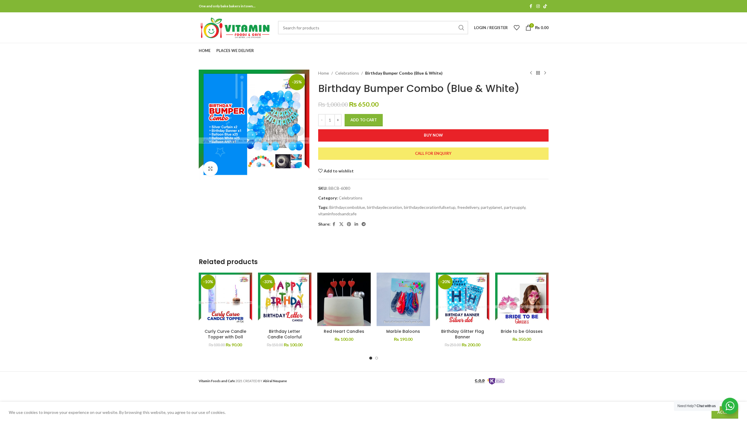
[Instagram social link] (538, 6)
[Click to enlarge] (210, 168)
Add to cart (363, 120)
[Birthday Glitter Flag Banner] (462, 299)
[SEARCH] (461, 27)
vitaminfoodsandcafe (337, 213)
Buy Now (433, 135)
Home (323, 72)
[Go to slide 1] (370, 358)
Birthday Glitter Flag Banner (462, 334)
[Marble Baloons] (403, 299)
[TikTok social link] (545, 6)
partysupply (514, 207)
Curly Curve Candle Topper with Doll (225, 334)
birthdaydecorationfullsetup (430, 207)
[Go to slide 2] (376, 358)
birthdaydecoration (384, 207)
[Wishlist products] (516, 27)
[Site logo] (235, 27)
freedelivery (468, 207)
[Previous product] (530, 73)
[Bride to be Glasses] (522, 299)
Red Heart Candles (344, 331)
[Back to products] (538, 73)
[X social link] (341, 224)
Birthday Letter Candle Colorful (284, 334)
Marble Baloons (403, 331)
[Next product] (545, 73)
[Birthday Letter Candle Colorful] (284, 299)
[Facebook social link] (530, 6)
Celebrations (347, 72)
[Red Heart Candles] (344, 299)
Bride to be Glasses (522, 331)
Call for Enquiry (433, 153)
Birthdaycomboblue (347, 207)
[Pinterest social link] (349, 224)
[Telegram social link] (363, 224)
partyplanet (491, 207)
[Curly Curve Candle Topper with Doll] (225, 299)
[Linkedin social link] (356, 224)
